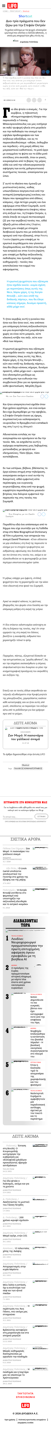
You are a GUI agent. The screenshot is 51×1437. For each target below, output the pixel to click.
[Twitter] (48, 72)
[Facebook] (43, 72)
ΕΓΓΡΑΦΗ (41, 816)
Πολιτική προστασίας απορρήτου (32, 1420)
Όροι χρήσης (10, 1420)
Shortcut (26, 11)
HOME (5, 11)
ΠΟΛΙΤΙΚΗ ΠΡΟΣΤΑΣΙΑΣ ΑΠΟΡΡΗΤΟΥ (32, 821)
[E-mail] (39, 100)
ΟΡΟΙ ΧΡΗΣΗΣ (10, 821)
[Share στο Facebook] (42, 396)
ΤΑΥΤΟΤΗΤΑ (25, 1393)
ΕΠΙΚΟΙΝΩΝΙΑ (25, 1397)
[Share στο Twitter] (46, 396)
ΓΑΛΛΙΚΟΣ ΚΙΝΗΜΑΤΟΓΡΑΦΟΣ (28, 768)
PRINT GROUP (15, 11)
